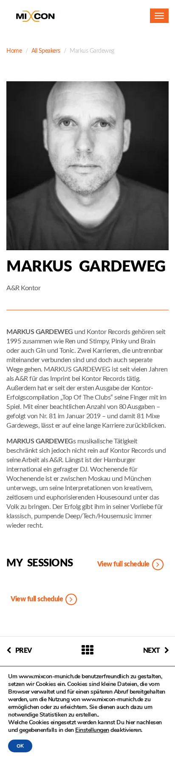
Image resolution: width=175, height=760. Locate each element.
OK (20, 746)
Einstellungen (92, 730)
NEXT (151, 650)
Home (14, 51)
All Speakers (45, 51)
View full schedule (124, 564)
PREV (23, 650)
